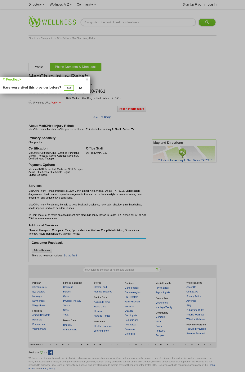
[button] (69, 88)
